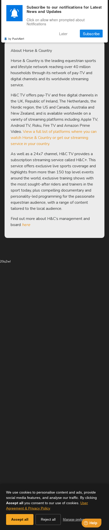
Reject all (48, 519)
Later (63, 33)
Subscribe (91, 33)
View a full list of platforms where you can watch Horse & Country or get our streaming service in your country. (54, 138)
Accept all (19, 519)
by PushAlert (16, 38)
